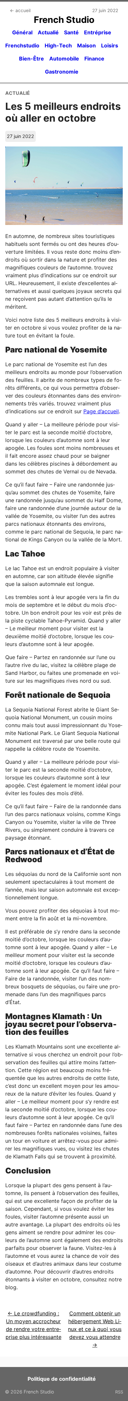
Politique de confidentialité (62, 1378)
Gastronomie (61, 71)
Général (22, 32)
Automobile (64, 58)
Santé (71, 32)
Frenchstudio (22, 45)
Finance (94, 58)
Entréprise (97, 32)
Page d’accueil (101, 411)
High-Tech (58, 45)
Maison (86, 45)
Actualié (48, 32)
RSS (119, 1391)
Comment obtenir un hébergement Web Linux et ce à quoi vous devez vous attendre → (94, 1329)
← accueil (20, 10)
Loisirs (109, 45)
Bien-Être (31, 58)
